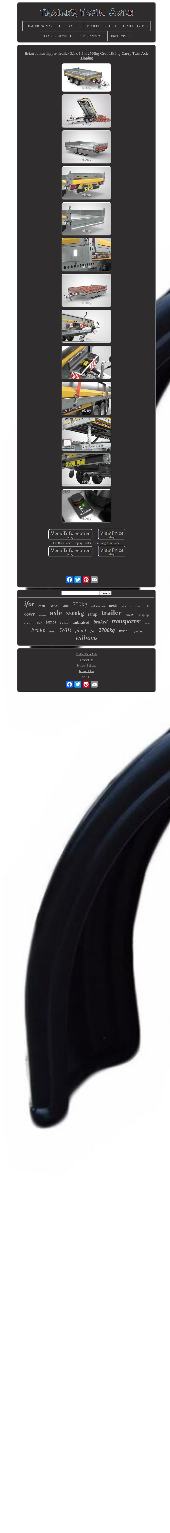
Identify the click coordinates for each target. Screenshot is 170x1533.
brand (125, 605)
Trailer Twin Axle (86, 654)
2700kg (107, 630)
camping (143, 615)
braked (101, 622)
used (52, 631)
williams (86, 637)
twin (65, 629)
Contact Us (86, 660)
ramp (92, 614)
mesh (113, 605)
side (66, 605)
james (51, 622)
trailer (111, 612)
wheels (137, 606)
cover (29, 614)
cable (41, 605)
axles (147, 623)
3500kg (75, 613)
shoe (39, 623)
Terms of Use (86, 671)
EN (83, 676)
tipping (137, 631)
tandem (64, 623)
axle (56, 613)
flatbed (54, 605)
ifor (29, 603)
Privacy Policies (86, 665)
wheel (124, 631)
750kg (80, 604)
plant (80, 630)
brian (28, 622)
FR (89, 676)
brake (38, 629)
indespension (98, 606)
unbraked (81, 622)
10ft (146, 605)
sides (130, 614)
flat (92, 631)
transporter (126, 621)
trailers (42, 615)
